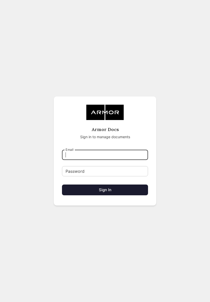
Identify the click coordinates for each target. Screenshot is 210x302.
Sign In (105, 189)
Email (70, 150)
